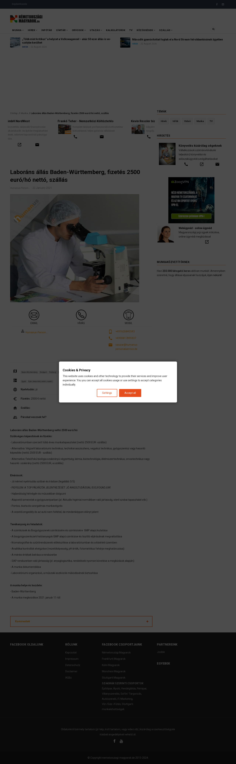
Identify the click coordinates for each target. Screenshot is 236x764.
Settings (107, 392)
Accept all (130, 392)
